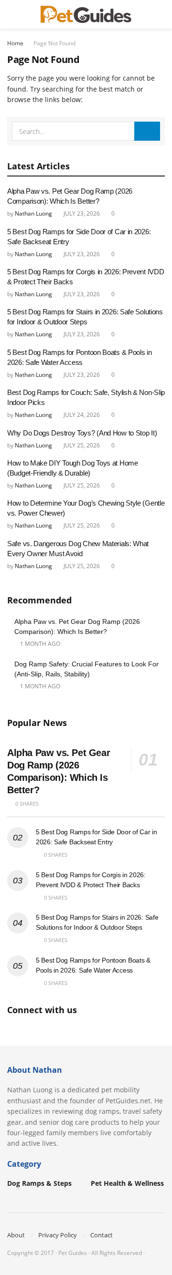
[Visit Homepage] (86, 14)
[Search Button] (161, 14)
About (16, 1235)
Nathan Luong (33, 213)
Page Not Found (54, 43)
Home (15, 43)
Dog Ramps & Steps (39, 1183)
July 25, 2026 (81, 445)
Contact (101, 1235)
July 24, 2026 (81, 415)
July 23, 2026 (81, 213)
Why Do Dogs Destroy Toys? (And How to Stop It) (82, 433)
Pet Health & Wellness (127, 1183)
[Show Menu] (11, 14)
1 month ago (39, 644)
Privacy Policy (57, 1235)
